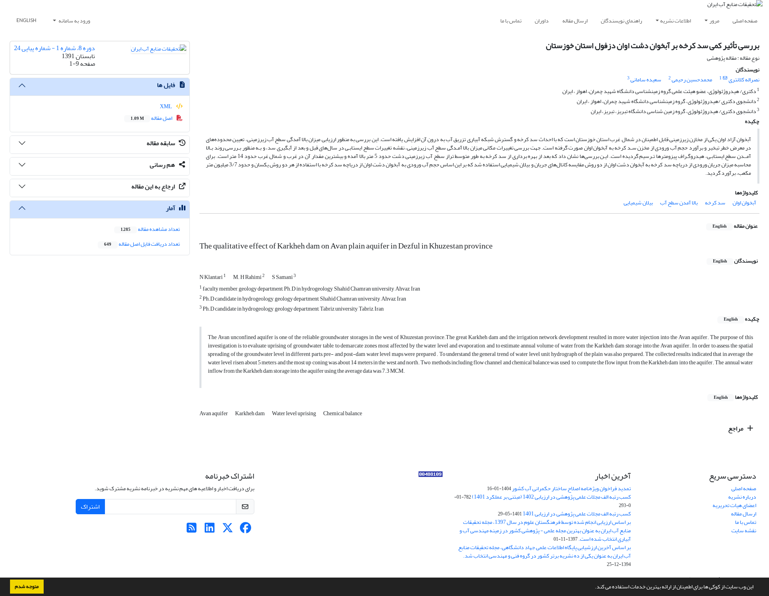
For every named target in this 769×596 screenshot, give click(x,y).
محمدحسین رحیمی (692, 79)
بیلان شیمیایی (638, 202)
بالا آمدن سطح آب (679, 202)
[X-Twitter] (227, 530)
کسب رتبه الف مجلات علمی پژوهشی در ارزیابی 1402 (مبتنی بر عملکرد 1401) (551, 496)
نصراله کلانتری (744, 79)
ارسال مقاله (575, 20)
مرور (714, 20)
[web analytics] (431, 476)
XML (166, 106)
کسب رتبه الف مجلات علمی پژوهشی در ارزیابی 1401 (577, 513)
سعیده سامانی (645, 79)
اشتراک (90, 507)
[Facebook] (245, 530)
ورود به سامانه (74, 20)
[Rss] (191, 530)
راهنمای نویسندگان (621, 20)
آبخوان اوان (744, 202)
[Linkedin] (209, 530)
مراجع (736, 428)
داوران (542, 20)
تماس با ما (510, 20)
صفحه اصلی (745, 20)
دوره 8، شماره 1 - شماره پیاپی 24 (54, 48)
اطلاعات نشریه (675, 20)
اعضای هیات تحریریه (734, 505)
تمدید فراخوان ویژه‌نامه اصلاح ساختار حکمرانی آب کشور (571, 488)
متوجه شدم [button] (27, 586)
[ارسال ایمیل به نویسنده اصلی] (725, 78)
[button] (593, 587)
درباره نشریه (742, 496)
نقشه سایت (743, 530)
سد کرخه (715, 202)
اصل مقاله (152, 118)
